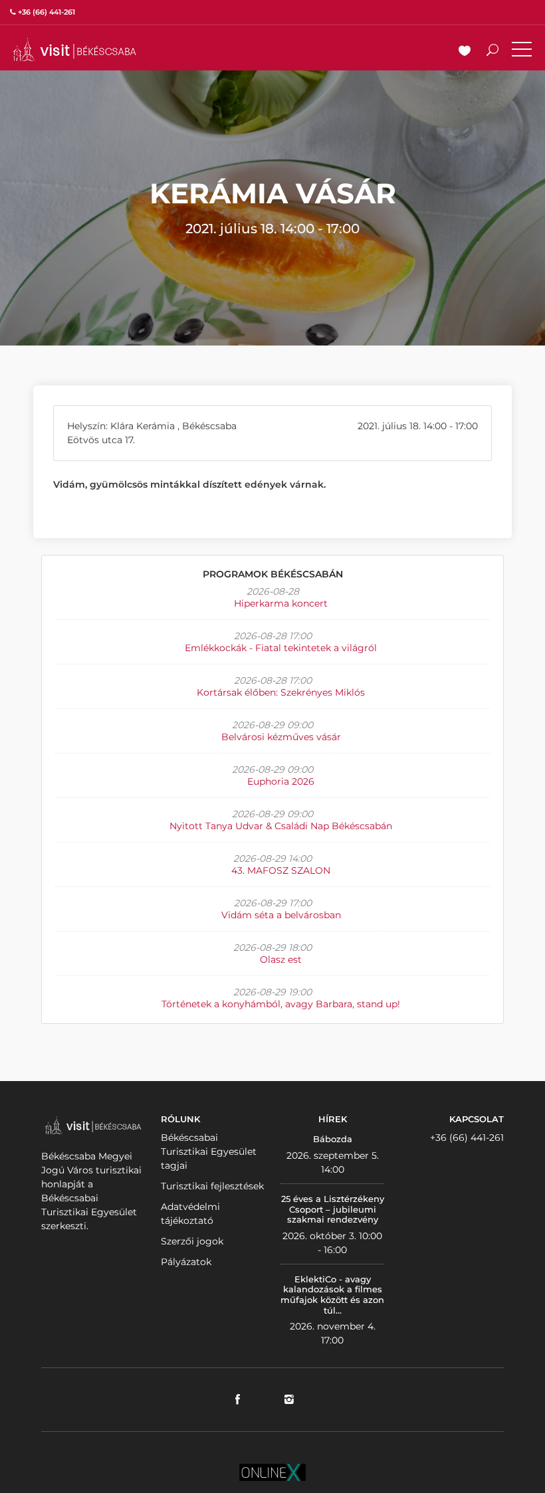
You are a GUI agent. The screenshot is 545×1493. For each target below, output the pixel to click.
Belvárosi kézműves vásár (281, 737)
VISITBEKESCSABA (74, 49)
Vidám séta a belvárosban (281, 915)
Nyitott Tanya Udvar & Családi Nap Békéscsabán (280, 826)
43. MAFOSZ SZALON (280, 870)
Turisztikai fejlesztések (212, 1186)
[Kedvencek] (465, 52)
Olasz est (281, 959)
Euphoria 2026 (280, 781)
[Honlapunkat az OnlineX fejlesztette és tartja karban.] (272, 1472)
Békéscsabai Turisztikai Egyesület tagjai (209, 1151)
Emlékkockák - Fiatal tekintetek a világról (281, 648)
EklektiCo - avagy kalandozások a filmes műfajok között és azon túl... (332, 1295)
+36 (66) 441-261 (467, 1138)
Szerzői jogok (192, 1241)
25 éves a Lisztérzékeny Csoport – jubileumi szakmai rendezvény (332, 1209)
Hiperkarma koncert (281, 603)
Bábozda (332, 1139)
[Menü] (522, 52)
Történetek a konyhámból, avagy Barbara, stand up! (281, 1004)
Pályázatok (186, 1262)
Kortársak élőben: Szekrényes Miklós (281, 692)
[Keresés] (492, 52)
